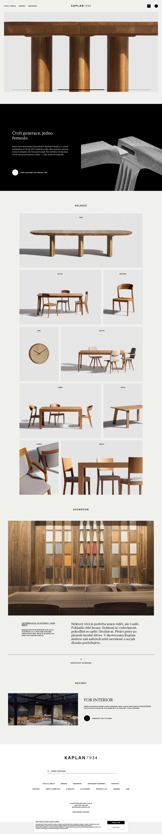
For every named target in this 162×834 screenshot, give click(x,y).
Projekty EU (101, 789)
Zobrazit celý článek (102, 718)
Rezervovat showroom (80, 663)
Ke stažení (85, 789)
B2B (127, 789)
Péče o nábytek (53, 789)
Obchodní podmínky (97, 783)
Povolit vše (116, 822)
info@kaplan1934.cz (81, 807)
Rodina (22, 6)
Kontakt (115, 783)
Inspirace (32, 6)
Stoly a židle (10, 6)
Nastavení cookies (81, 812)
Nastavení (116, 827)
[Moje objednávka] (149, 6)
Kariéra (116, 789)
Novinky (36, 789)
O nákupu (70, 789)
